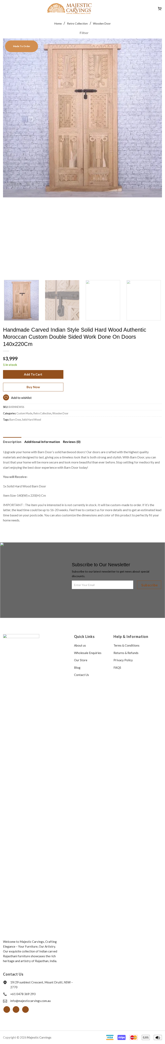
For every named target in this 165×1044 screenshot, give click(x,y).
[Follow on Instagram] (16, 1009)
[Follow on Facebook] (6, 1009)
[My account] (153, 8)
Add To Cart (33, 374)
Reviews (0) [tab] (72, 442)
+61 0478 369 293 (23, 994)
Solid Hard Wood (31, 419)
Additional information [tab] (42, 442)
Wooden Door (102, 23)
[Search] (136, 8)
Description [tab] (12, 442)
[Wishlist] (146, 8)
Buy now (33, 387)
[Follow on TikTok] (25, 1009)
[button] (5, 8)
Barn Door (15, 419)
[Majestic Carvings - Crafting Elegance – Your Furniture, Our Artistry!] (69, 8)
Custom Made (24, 413)
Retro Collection (77, 23)
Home (58, 23)
